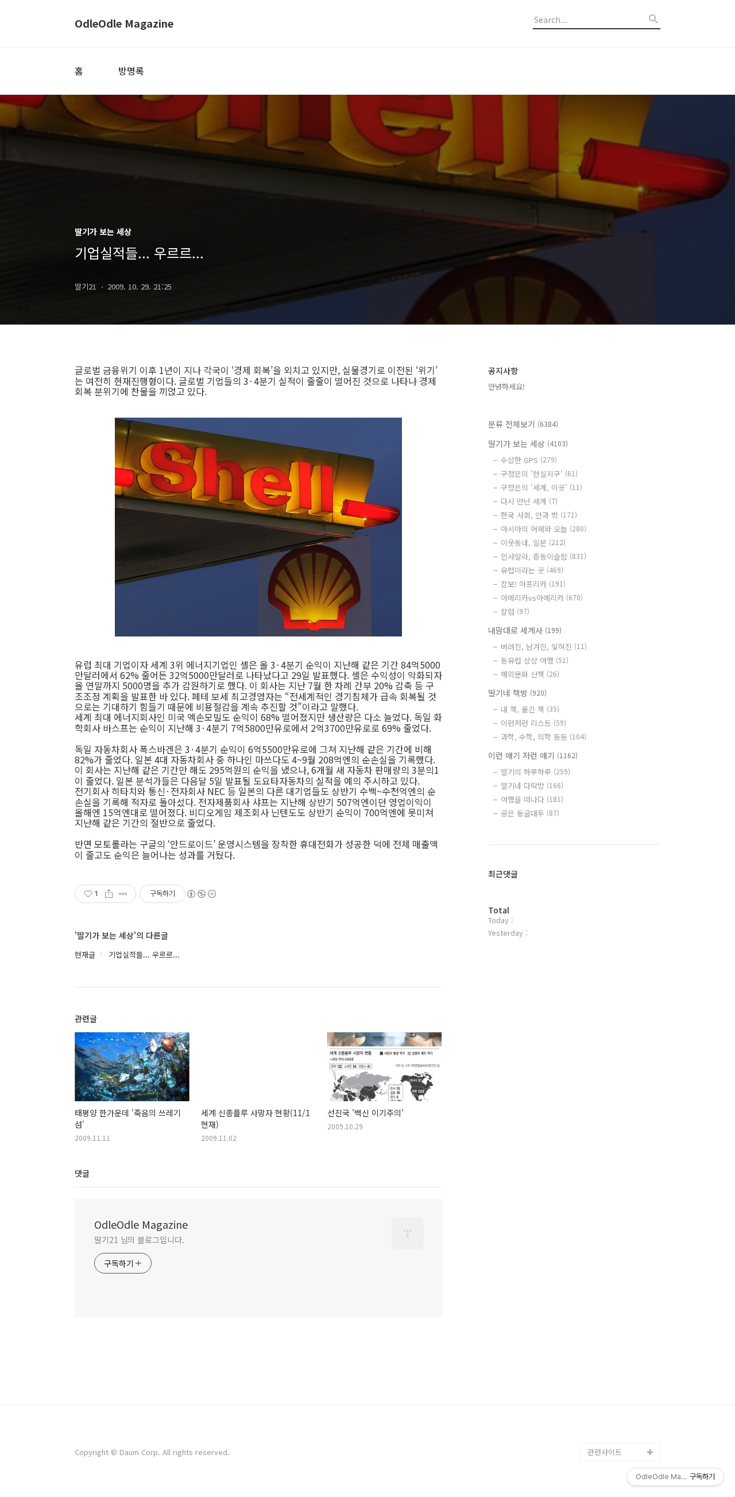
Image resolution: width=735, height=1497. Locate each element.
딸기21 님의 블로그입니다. (139, 1239)
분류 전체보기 (523, 424)
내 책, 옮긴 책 (530, 709)
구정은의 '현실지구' (539, 473)
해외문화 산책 (530, 674)
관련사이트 (604, 1451)
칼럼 (515, 611)
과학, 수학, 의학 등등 (543, 736)
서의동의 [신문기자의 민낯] (621, 1314)
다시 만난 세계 (529, 501)
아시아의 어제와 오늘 (543, 528)
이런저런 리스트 (533, 722)
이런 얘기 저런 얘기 (533, 755)
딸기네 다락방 (532, 785)
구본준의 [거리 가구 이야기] (623, 1350)
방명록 (131, 70)
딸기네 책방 (517, 693)
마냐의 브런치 (610, 1415)
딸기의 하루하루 (535, 771)
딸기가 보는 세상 (528, 443)
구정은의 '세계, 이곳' (541, 487)
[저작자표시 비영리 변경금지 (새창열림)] (200, 893)
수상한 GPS (529, 459)
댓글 (82, 1173)
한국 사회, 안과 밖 (539, 515)
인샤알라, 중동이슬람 (543, 556)
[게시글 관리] (123, 893)
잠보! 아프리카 (533, 583)
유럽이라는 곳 (532, 570)
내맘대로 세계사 (525, 630)
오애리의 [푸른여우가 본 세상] (621, 1387)
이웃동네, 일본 (533, 542)
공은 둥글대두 (530, 813)
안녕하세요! (506, 386)
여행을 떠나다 (532, 799)
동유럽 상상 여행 (534, 660)
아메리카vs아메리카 (542, 597)
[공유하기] (109, 893)
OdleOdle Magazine (124, 23)
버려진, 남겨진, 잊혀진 (544, 646)
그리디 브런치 (610, 1433)
